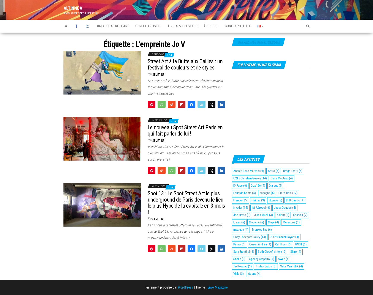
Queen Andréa (260, 244)
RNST (301, 244)
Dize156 (258, 186)
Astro (273, 171)
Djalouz (276, 186)
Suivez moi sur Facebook (258, 42)
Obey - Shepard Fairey (249, 237)
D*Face (240, 186)
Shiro (295, 252)
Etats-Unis (287, 193)
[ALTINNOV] (66, 26)
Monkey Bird (262, 230)
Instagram (88, 26)
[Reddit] (171, 104)
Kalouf (283, 215)
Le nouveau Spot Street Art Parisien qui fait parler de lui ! (185, 130)
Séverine (158, 74)
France (240, 200)
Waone (254, 274)
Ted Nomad (242, 266)
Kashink (300, 215)
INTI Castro (295, 200)
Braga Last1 (292, 171)
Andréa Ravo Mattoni (248, 171)
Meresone (291, 222)
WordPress (185, 287)
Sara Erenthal (243, 252)
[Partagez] (191, 104)
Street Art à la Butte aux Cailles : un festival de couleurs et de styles (185, 64)
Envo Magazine (217, 287)
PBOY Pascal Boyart (284, 237)
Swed (283, 259)
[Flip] (181, 104)
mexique (240, 230)
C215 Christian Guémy (250, 178)
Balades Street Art (113, 26)
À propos (211, 26)
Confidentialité (238, 26)
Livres (239, 222)
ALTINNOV (72, 8)
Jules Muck (263, 215)
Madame (256, 222)
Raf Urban (283, 244)
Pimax (239, 244)
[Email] (201, 104)
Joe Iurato (241, 215)
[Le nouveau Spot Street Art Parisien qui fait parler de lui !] (102, 138)
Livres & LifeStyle (182, 26)
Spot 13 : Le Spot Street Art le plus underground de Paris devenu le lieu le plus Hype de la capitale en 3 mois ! (186, 202)
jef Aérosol (261, 208)
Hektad (258, 200)
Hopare (275, 200)
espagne (267, 193)
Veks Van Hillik (291, 266)
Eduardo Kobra (244, 193)
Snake (239, 259)
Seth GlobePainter (272, 252)
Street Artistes (148, 26)
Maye (273, 222)
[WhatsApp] (161, 104)
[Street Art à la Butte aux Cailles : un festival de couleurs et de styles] (102, 72)
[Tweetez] (211, 104)
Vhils (238, 274)
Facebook (77, 26)
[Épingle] (151, 104)
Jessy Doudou (285, 208)
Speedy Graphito (261, 259)
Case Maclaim (282, 178)
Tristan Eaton (266, 266)
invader (240, 208)
